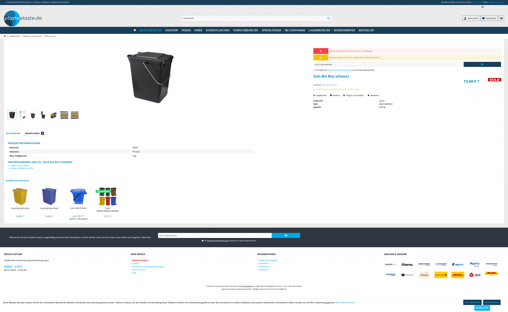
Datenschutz (264, 266)
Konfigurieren (482, 308)
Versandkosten (247, 286)
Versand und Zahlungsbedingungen (148, 266)
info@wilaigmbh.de (495, 2)
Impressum (264, 269)
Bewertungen (34, 133)
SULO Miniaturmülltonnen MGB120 (108, 209)
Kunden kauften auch (17, 180)
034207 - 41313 (13, 266)
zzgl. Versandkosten (329, 85)
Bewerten (374, 95)
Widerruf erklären (140, 260)
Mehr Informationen (345, 302)
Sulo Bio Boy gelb (20, 208)
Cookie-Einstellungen (268, 260)
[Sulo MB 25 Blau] (78, 196)
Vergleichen (321, 95)
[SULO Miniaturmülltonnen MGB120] (107, 196)
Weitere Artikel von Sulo (21, 168)
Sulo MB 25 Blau (79, 208)
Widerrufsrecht (139, 269)
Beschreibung (13, 133)
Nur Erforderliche (472, 302)
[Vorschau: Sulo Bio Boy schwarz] (12, 115)
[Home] (134, 30)
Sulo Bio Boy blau (49, 208)
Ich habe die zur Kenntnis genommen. (345, 70)
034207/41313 (477, 2)
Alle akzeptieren (491, 302)
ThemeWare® (281, 289)
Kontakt (135, 263)
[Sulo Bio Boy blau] (49, 196)
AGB (134, 273)
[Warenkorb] (501, 18)
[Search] (328, 18)
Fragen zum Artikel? (355, 95)
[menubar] (484, 7)
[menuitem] (496, 7)
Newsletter (263, 263)
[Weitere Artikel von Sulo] (494, 82)
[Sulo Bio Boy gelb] (20, 196)
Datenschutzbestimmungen (339, 70)
